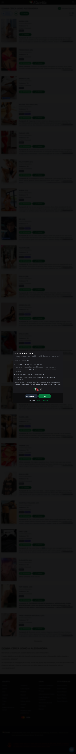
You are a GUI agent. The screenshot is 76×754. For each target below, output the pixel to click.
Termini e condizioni (42, 401)
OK (45, 396)
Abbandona (31, 396)
